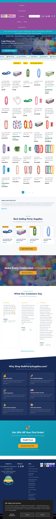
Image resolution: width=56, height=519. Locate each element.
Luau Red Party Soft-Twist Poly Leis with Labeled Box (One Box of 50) (49, 112)
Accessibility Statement (31, 474)
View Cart (33, 31)
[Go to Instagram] (21, 466)
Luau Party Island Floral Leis (16, 133)
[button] (17, 63)
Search (43, 16)
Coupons (21, 31)
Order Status (49, 31)
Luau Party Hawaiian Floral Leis (38, 158)
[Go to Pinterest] (23, 466)
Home (5, 31)
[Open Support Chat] (52, 16)
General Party (21, 11)
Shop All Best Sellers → (28, 249)
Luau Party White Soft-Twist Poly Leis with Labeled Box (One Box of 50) (16, 112)
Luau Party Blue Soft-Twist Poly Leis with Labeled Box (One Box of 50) (6, 84)
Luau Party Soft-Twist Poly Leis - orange (49, 134)
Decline (42, 514)
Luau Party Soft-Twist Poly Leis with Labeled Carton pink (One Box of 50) (16, 84)
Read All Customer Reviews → (28, 351)
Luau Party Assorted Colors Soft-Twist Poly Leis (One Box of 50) (38, 136)
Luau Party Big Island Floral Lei (6, 109)
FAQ (29, 492)
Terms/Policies (18, 33)
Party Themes (21, 27)
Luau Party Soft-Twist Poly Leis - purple (6, 158)
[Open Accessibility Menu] (49, 16)
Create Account (41, 31)
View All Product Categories (32, 494)
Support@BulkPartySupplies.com (8, 466)
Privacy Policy (12, 510)
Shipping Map (27, 31)
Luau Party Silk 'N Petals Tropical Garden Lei (6, 134)
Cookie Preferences (32, 471)
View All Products (32, 489)
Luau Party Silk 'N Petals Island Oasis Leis (27, 179)
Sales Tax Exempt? (36, 33)
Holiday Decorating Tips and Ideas (32, 480)
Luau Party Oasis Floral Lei (38, 81)
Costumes (21, 5)
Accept (27, 514)
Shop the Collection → (28, 273)
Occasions (21, 16)
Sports (25, 22)
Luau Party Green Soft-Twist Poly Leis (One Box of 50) (27, 111)
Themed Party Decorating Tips (31, 484)
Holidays (19, 22)
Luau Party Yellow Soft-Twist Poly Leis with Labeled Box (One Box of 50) (49, 84)
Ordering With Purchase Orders (32, 498)
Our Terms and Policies (33, 477)
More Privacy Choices (33, 468)
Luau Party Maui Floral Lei (38, 178)
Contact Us (15, 31)
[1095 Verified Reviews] (8, 485)
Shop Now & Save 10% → (28, 446)
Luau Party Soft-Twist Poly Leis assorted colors (49, 158)
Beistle (3, 79)
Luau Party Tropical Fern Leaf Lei (28, 82)
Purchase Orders (27, 33)
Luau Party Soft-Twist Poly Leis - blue (6, 179)
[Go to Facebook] (18, 466)
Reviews (10, 31)
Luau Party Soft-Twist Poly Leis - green (27, 158)
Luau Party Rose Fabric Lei (16, 178)
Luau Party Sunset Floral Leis (28, 133)
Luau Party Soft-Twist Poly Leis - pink (38, 110)
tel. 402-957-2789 (8, 469)
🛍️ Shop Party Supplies (9, 50)
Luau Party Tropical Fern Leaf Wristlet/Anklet (17, 158)
